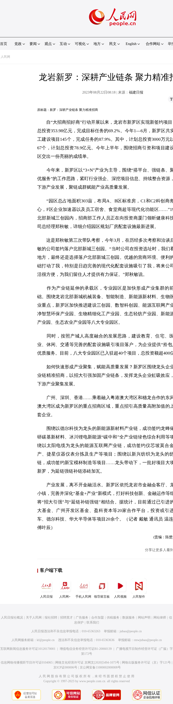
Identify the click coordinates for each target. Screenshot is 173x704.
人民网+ (65, 596)
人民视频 (120, 596)
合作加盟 (97, 617)
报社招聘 (51, 617)
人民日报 (46, 596)
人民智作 (138, 596)
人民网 (5, 56)
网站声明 (144, 617)
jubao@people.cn (131, 631)
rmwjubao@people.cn (148, 640)
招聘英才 (66, 617)
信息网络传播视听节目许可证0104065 (27, 662)
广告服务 (82, 617)
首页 (3, 44)
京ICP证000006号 (65, 667)
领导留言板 (102, 596)
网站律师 (159, 617)
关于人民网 (34, 617)
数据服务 (128, 617)
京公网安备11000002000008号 (100, 667)
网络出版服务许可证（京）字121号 (146, 662)
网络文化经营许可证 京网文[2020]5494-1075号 (87, 662)
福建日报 (136, 92)
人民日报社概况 (12, 617)
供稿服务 (113, 617)
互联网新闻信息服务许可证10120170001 (27, 648)
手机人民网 (83, 596)
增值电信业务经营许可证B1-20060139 (86, 648)
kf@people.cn (46, 640)
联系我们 (92, 622)
